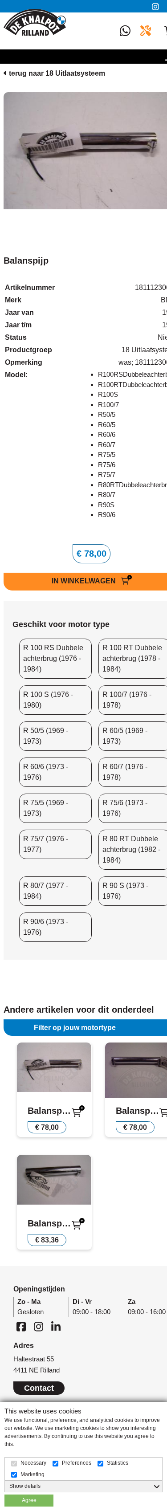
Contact (39, 1388)
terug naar (56, 73)
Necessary (33, 1463)
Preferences (76, 1463)
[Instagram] (157, 6)
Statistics (117, 1463)
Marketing (32, 1474)
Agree (29, 1500)
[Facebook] (21, 1326)
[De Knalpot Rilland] (35, 22)
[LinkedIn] (56, 1326)
